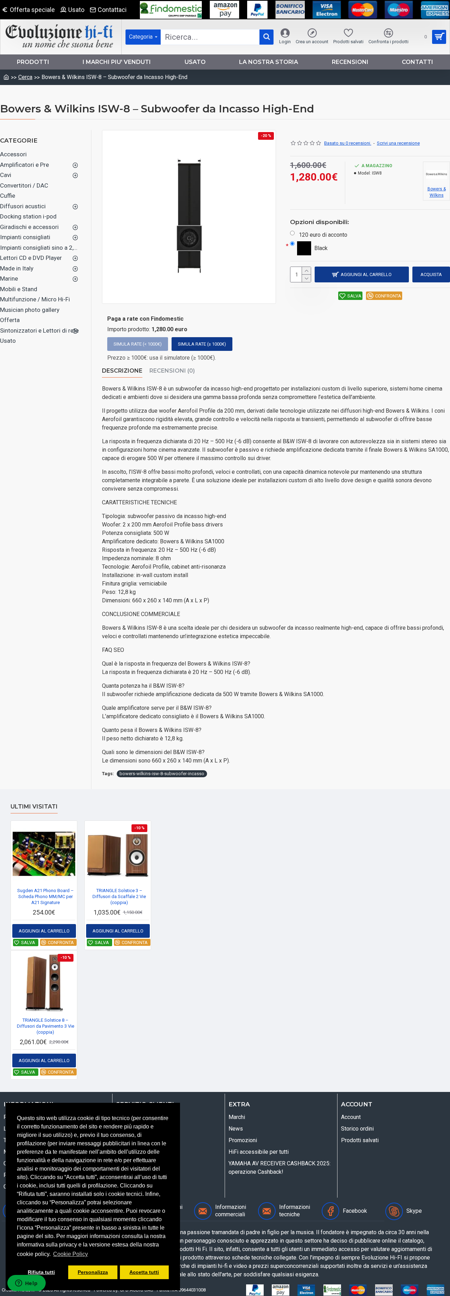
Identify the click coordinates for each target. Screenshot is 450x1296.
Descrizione (122, 370)
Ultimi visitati (34, 806)
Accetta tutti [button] (144, 1272)
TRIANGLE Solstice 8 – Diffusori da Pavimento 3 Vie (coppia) (45, 1026)
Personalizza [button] (93, 1272)
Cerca (25, 77)
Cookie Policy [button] (70, 1254)
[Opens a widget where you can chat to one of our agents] (26, 1283)
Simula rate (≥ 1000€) (202, 344)
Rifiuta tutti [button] (41, 1272)
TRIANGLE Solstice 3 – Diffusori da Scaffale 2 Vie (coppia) (119, 896)
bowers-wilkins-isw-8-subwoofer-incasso (162, 773)
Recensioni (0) (172, 370)
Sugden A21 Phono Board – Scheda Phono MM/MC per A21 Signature (45, 896)
